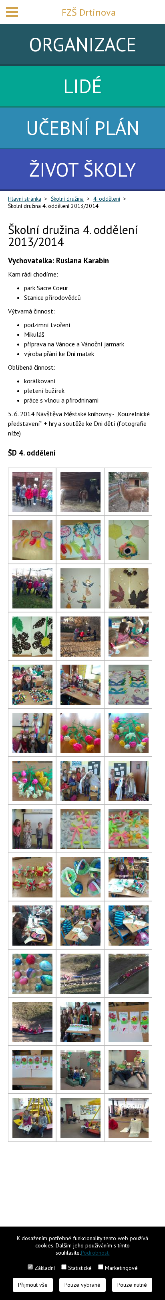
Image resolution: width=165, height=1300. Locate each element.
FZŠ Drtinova (89, 12)
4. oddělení (106, 198)
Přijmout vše (33, 1284)
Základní (44, 1268)
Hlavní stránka (24, 198)
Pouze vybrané (82, 1284)
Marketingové (121, 1268)
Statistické (80, 1268)
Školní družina (67, 198)
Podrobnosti (95, 1252)
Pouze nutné (132, 1284)
